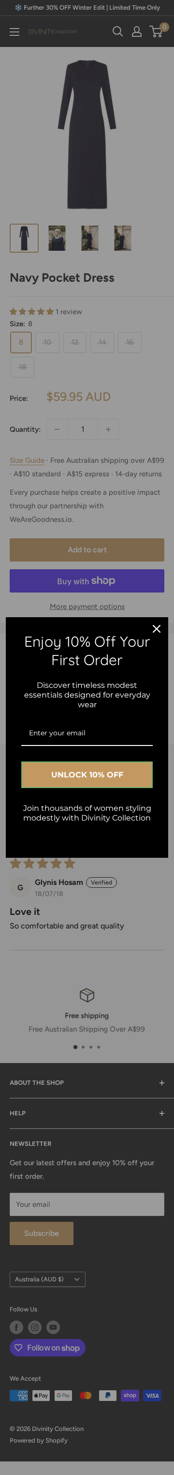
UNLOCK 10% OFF (87, 774)
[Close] (156, 628)
